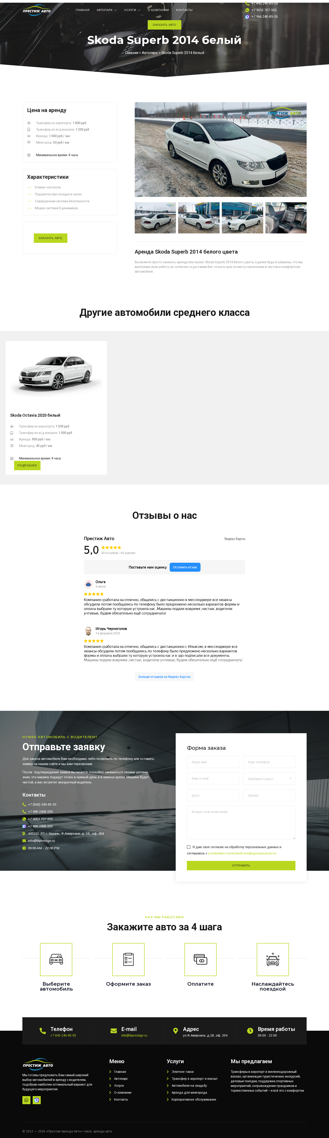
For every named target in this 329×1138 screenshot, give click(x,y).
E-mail (129, 1029)
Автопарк (105, 10)
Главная (83, 10)
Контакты (184, 10)
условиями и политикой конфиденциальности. (242, 853)
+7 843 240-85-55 (63, 1035)
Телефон (61, 1029)
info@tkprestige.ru (134, 1035)
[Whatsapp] (26, 1100)
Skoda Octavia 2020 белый (35, 415)
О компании (158, 10)
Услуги (130, 10)
